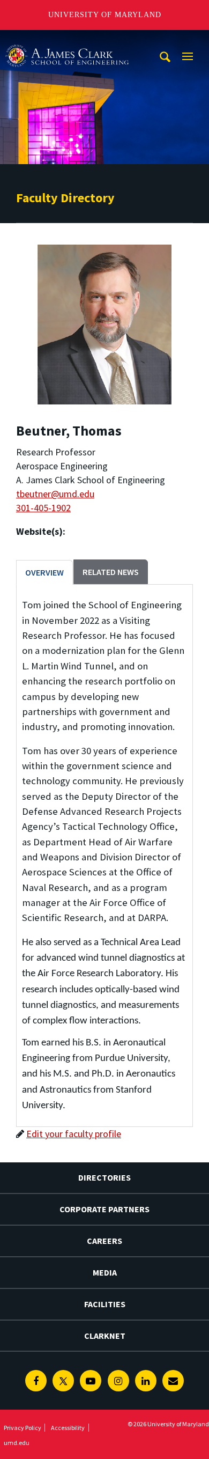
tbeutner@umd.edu (55, 494)
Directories (104, 1177)
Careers (104, 1240)
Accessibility (68, 1428)
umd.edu (16, 1443)
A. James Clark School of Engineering (67, 40)
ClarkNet (104, 1335)
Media (105, 1272)
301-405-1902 (43, 508)
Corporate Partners (104, 1209)
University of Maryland (104, 15)
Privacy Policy (22, 1428)
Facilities (104, 1304)
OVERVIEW (44, 572)
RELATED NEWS (111, 571)
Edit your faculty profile (73, 1134)
